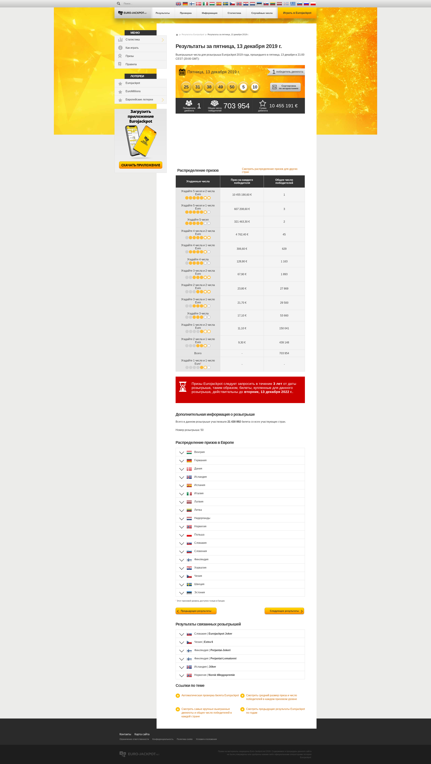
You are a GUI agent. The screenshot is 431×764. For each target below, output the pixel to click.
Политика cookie (185, 739)
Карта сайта (142, 734)
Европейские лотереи (139, 99)
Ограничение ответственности (134, 739)
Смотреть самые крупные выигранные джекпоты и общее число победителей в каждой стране (206, 713)
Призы (130, 56)
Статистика (133, 39)
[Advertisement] (240, 142)
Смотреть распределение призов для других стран (269, 170)
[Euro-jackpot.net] (177, 34)
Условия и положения (206, 739)
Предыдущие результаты (196, 610)
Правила (131, 64)
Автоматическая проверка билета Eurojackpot (210, 695)
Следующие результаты (284, 610)
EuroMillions (133, 91)
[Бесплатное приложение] (140, 172)
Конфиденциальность (162, 739)
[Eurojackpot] (132, 12)
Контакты (125, 734)
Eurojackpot (133, 83)
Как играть (132, 47)
